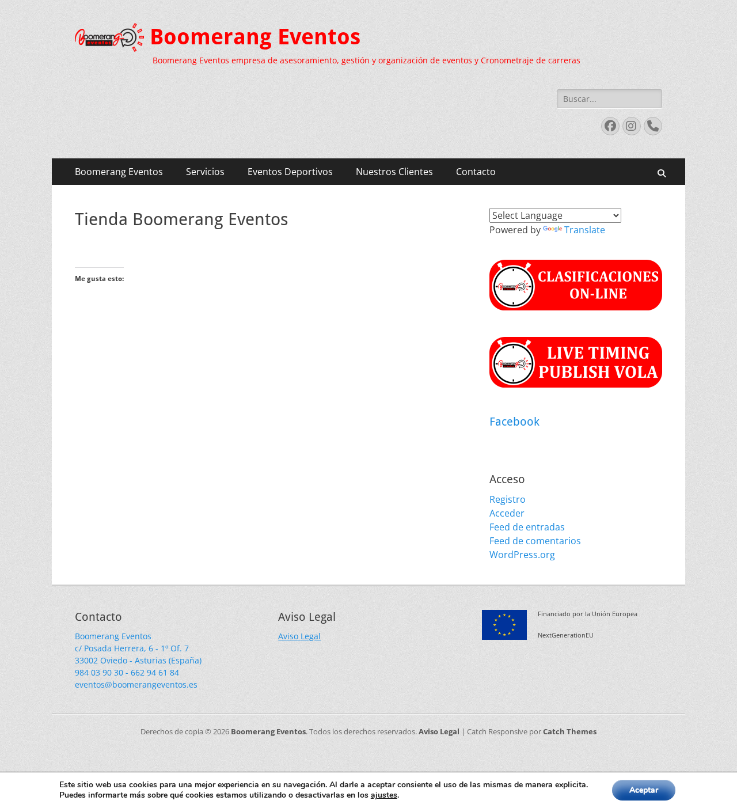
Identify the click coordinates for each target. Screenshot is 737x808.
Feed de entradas (527, 527)
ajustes (384, 795)
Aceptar (643, 789)
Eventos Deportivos (290, 171)
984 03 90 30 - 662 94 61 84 (127, 672)
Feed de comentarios (535, 540)
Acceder (507, 513)
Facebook (514, 421)
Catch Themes (570, 731)
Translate (584, 229)
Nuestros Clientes (394, 171)
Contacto (476, 171)
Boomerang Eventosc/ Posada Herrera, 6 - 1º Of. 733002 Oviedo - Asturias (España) (138, 648)
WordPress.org (522, 554)
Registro (507, 499)
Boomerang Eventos (255, 37)
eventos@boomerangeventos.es (136, 684)
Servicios (205, 171)
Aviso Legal (299, 636)
